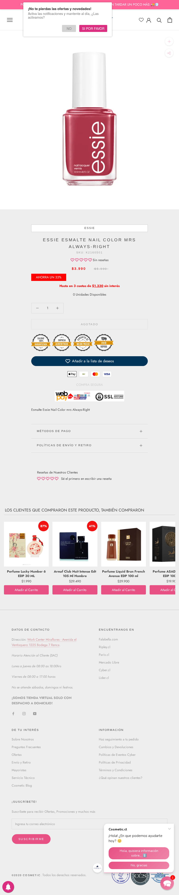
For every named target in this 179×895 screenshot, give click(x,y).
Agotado (89, 324)
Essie (89, 228)
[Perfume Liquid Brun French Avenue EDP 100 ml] (123, 544)
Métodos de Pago (54, 431)
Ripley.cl (104, 647)
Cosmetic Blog (22, 785)
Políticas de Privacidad (115, 762)
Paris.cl (104, 654)
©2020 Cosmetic (26, 875)
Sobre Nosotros (23, 739)
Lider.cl (104, 677)
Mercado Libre (109, 662)
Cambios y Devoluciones (116, 747)
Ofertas (17, 754)
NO (69, 28)
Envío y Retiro (21, 762)
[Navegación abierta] (10, 20)
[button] (82, 260)
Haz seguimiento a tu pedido (119, 739)
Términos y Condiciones (115, 770)
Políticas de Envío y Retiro (64, 445)
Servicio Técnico (23, 777)
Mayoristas (19, 770)
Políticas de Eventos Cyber (117, 754)
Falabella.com (108, 639)
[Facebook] (13, 713)
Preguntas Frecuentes (26, 747)
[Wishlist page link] (141, 19)
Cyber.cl (104, 670)
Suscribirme (31, 839)
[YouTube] (34, 713)
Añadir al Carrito (26, 589)
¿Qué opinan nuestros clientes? (120, 777)
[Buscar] (159, 19)
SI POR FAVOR (93, 28)
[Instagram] (24, 713)
